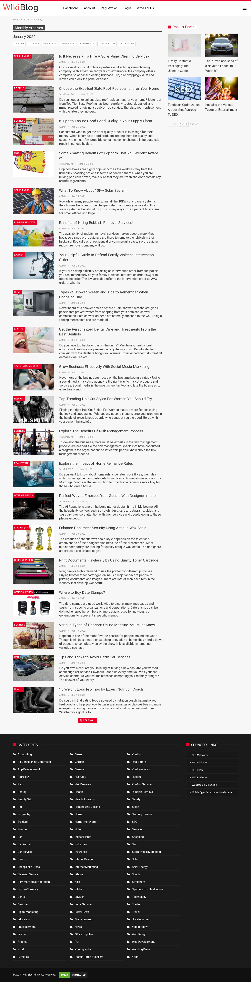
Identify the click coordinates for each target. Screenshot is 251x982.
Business (19, 120)
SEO (16, 723)
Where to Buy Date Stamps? (82, 592)
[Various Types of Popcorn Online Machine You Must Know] (33, 635)
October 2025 (127, 44)
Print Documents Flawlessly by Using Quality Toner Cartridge (108, 560)
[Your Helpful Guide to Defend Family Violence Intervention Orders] (33, 265)
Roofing (19, 88)
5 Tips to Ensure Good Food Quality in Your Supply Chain (105, 121)
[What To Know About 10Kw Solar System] (33, 201)
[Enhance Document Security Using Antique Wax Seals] (33, 538)
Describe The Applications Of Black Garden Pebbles (101, 959)
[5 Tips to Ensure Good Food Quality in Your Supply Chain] (33, 131)
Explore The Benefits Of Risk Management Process (101, 431)
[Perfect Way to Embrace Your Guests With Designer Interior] (33, 506)
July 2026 (19, 44)
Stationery (21, 527)
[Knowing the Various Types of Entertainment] (221, 88)
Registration (109, 8)
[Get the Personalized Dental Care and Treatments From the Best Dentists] (33, 340)
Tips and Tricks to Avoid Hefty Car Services (94, 657)
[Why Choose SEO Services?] (33, 868)
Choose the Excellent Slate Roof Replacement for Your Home (109, 88)
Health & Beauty (24, 890)
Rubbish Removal (24, 222)
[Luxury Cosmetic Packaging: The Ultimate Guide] (184, 45)
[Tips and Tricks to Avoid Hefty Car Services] (33, 668)
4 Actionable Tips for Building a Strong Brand (96, 825)
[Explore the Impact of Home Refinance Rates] (33, 474)
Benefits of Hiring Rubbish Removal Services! (96, 222)
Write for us (145, 8)
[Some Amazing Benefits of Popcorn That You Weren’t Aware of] (33, 164)
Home (17, 292)
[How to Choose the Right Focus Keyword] (33, 734)
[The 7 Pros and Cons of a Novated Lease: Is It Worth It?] (221, 45)
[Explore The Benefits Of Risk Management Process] (33, 442)
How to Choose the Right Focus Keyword (93, 723)
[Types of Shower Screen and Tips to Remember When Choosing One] (33, 303)
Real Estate (21, 463)
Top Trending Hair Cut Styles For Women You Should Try (105, 399)
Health (18, 689)
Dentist (18, 329)
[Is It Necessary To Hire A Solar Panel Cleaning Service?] (33, 67)
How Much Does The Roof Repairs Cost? (93, 793)
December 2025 (87, 44)
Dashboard (70, 8)
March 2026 (49, 44)
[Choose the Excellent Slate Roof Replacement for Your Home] (33, 99)
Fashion (19, 398)
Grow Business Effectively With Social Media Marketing (104, 366)
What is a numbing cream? (80, 890)
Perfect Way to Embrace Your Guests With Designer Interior (108, 495)
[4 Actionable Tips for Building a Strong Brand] (33, 836)
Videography (22, 755)
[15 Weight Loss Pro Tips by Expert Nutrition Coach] (33, 700)
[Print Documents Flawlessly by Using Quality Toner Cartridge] (33, 571)
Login (127, 8)
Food (17, 153)
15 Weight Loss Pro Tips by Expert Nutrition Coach (101, 689)
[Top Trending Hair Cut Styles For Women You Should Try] (33, 409)
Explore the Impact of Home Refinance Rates (96, 463)
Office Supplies (23, 560)
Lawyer (18, 254)
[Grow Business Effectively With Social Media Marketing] (33, 377)
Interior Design (23, 495)
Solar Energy (22, 56)
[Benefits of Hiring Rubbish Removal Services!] (33, 233)
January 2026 (67, 44)
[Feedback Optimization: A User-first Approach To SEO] (184, 88)
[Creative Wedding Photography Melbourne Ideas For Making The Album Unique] (33, 766)
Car (16, 657)
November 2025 (107, 44)
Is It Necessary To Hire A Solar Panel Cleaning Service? (104, 56)
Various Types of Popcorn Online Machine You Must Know (107, 625)
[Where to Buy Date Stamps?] (33, 603)
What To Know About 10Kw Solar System (92, 190)
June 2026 (33, 44)
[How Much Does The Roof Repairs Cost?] (33, 804)
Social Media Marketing (28, 366)
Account (89, 8)
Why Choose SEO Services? (81, 857)
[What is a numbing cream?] (33, 901)
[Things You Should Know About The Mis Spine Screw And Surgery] (33, 933)
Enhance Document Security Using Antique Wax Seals (102, 528)
